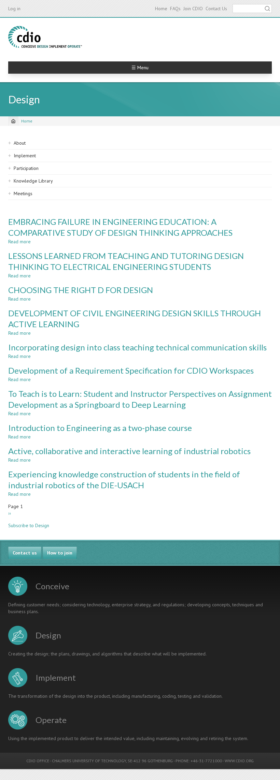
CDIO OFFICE (37, 760)
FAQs (175, 8)
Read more (19, 242)
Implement (25, 156)
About (20, 143)
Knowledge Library (33, 181)
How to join (59, 553)
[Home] (45, 37)
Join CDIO (193, 8)
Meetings (23, 193)
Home (161, 8)
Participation (26, 168)
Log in (14, 8)
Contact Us (216, 8)
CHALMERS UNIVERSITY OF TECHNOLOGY (89, 760)
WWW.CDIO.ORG (239, 760)
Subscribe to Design (28, 525)
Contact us (25, 553)
